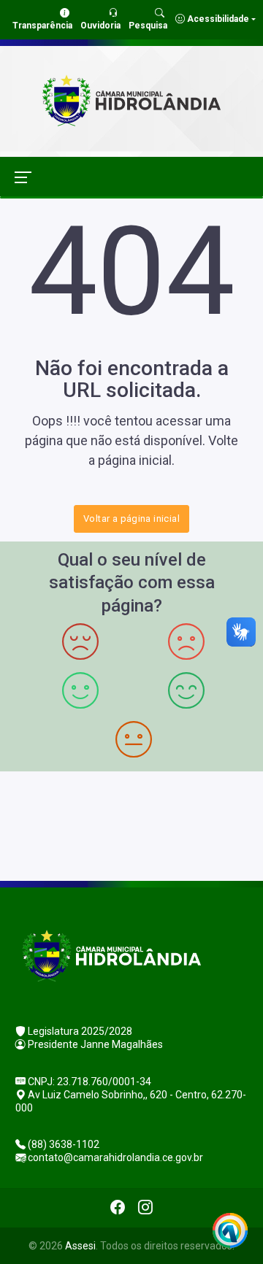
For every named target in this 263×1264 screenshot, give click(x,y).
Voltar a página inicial (131, 518)
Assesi (80, 1246)
